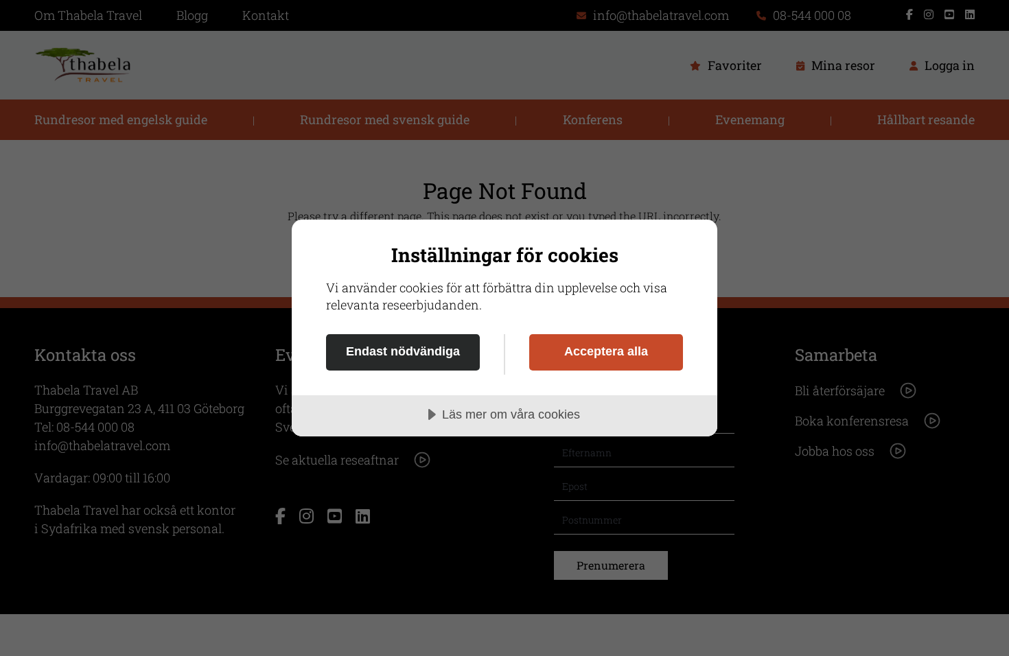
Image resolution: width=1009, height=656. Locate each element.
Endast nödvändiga (403, 351)
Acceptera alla (606, 351)
